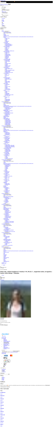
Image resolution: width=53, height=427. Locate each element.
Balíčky (3, 262)
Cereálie (5, 37)
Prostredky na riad (6, 230)
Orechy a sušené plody (7, 46)
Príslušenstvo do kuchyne (7, 239)
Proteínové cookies (7, 151)
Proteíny (3, 101)
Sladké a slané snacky (6, 51)
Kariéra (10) (5, 339)
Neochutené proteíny (8, 120)
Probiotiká (6, 188)
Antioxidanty (5, 182)
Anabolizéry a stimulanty (7, 137)
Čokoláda (6, 58)
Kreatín (5, 135)
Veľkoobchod (5, 345)
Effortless (12, 196)
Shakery (6, 237)
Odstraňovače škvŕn (8, 228)
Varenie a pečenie (6, 67)
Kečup (6, 91)
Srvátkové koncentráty (8, 108)
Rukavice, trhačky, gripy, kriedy (8, 242)
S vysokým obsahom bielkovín (22, 36)
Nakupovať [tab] (3, 377)
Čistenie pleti (7, 213)
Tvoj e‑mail (3, 351)
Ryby (6, 80)
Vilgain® (5, 207)
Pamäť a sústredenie (6, 257)
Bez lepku (13, 36)
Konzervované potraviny (7, 77)
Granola (6, 39)
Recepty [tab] (3, 379)
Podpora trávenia (6, 187)
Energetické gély (7, 154)
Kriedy (6, 244)
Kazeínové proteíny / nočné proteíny (10, 146)
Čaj (5, 98)
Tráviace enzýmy (7, 190)
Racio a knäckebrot (7, 89)
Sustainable (9, 196)
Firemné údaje (4, 369)
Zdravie (3, 275)
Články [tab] (3, 378)
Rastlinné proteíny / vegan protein (8, 110)
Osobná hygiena (6, 218)
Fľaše (6, 238)
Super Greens (7, 172)
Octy (6, 76)
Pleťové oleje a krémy (8, 211)
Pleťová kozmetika (6, 209)
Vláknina (6, 189)
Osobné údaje (4, 371)
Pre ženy (5, 185)
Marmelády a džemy (8, 65)
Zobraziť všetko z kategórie (7, 32)
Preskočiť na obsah (2, 0)
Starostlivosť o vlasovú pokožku (9, 222)
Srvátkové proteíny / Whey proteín (9, 145)
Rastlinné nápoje (7, 100)
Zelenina (6, 82)
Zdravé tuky (5, 179)
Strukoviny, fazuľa (7, 86)
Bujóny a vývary (7, 66)
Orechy (6, 47)
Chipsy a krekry (7, 53)
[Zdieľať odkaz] (1, 278)
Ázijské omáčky (7, 93)
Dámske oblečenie (6, 197)
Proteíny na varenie (6, 116)
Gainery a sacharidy (6, 152)
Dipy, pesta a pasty (7, 95)
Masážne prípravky (6, 208)
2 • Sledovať (3, 277)
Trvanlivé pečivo (7, 88)
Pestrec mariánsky (7, 184)
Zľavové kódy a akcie (6, 343)
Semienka (6, 49)
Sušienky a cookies (7, 54)
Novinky (5, 34)
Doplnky (5, 203)
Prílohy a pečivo (6, 83)
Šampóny (6, 220)
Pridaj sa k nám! (4, 263)
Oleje (6, 74)
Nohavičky (6, 200)
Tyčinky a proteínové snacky (7, 148)
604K (5, 363)
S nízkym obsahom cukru (30, 36)
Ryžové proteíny (7, 112)
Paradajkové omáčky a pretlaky (9, 94)
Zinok (6, 169)
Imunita (5, 251)
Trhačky (6, 243)
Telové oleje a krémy (8, 217)
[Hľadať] (1, 5)
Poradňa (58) (5, 340)
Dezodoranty (7, 215)
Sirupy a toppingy (7, 61)
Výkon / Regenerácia (6, 261)
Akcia (4, 33)
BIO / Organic (5, 36)
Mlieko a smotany (7, 71)
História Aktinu (6, 347)
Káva (6, 97)
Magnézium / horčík (8, 165)
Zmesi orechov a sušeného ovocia (9, 50)
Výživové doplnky (4, 159)
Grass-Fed (9, 36)
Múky (6, 69)
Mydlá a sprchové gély (8, 216)
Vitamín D (6, 168)
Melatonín (6, 192)
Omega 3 (6, 181)
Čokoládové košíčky (8, 55)
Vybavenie (3, 232)
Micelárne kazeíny (7, 114)
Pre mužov (5, 186)
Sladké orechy (7, 56)
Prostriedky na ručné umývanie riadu (10, 231)
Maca (6, 178)
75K (5, 365)
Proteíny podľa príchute (7, 118)
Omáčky (5, 90)
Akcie (3, 30)
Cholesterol (5, 258)
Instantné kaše (7, 41)
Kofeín (6, 156)
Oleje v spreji (7, 75)
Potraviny (3, 31)
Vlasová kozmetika (6, 219)
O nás (4, 346)
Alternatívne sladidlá (8, 63)
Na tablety (6, 241)
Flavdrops (6, 64)
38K (5, 364)
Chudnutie (5, 255)
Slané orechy (7, 57)
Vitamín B (6, 167)
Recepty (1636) (4, 337)
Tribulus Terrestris (7, 140)
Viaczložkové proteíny (8, 147)
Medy (6, 62)
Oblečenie (3, 193)
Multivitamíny (7, 166)
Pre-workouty (7, 139)
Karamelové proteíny (8, 121)
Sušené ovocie (7, 48)
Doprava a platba (6, 344)
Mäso (6, 79)
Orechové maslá (6, 42)
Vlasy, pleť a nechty (6, 252)
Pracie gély (6, 227)
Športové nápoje (6, 131)
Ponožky (6, 199)
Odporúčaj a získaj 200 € (7, 341)
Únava (4, 259)
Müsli (6, 40)
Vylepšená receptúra (6, 35)
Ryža (6, 85)
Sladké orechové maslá (8, 45)
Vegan (11, 36)
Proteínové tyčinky (7, 149)
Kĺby (4, 253)
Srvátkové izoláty (7, 109)
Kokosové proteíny (7, 124)
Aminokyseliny (6, 141)
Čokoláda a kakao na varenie (9, 72)
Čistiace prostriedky (6, 229)
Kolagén (5, 117)
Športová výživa (4, 125)
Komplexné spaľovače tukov (9, 158)
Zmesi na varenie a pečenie (8, 68)
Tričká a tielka (7, 198)
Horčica (6, 92)
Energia (5, 260)
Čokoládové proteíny (8, 122)
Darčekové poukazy (6, 342)
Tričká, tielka (7, 201)
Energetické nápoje (7, 134)
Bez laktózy (16, 36)
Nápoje (5, 96)
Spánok (5, 256)
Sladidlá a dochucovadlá (7, 59)
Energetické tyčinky (8, 150)
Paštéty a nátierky (7, 81)
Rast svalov (5, 254)
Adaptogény (5, 176)
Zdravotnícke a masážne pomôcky (8, 245)
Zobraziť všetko (7, 38)
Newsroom (5, 348)
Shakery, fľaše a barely (7, 236)
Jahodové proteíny (7, 123)
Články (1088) (4, 338)
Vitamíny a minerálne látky (7, 164)
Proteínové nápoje (7, 133)
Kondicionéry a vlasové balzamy (9, 221)
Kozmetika (3, 204)
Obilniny (6, 87)
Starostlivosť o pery (7, 212)
